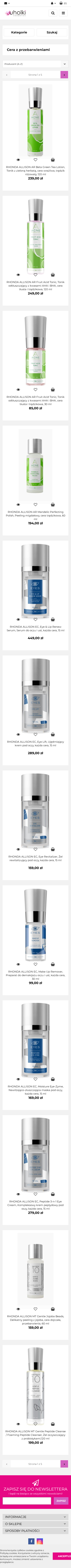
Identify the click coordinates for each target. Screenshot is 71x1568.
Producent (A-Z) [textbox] (13, 64)
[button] (63, 3)
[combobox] (35, 64)
